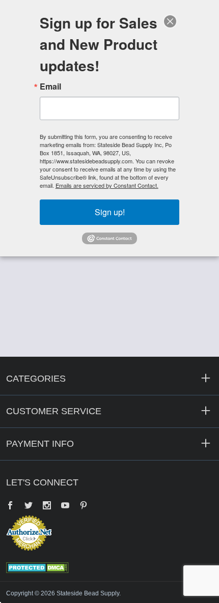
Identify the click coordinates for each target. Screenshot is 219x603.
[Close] (170, 21)
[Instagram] (47, 506)
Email (50, 86)
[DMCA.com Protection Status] (37, 567)
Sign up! (110, 212)
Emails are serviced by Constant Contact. (107, 185)
